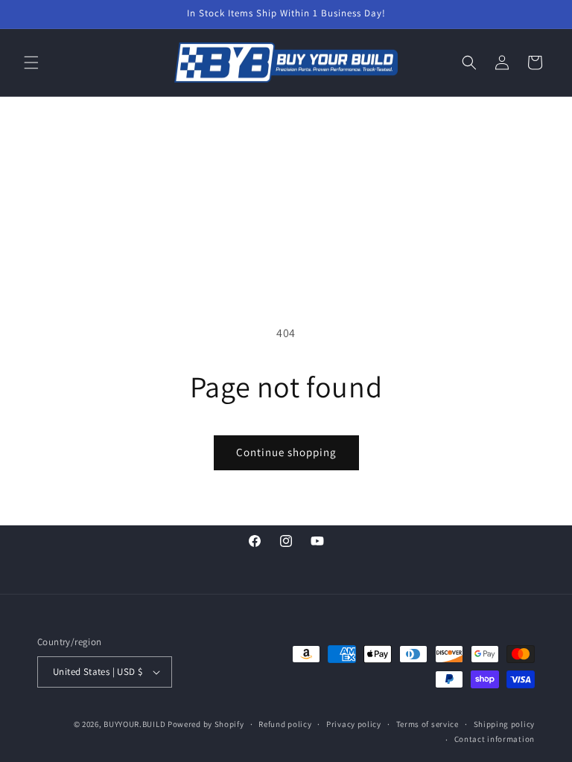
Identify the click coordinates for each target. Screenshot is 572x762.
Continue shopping (286, 452)
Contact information (494, 739)
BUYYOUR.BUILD (134, 724)
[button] (31, 62)
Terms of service (427, 724)
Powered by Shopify (206, 724)
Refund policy (284, 724)
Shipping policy (505, 724)
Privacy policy (353, 724)
